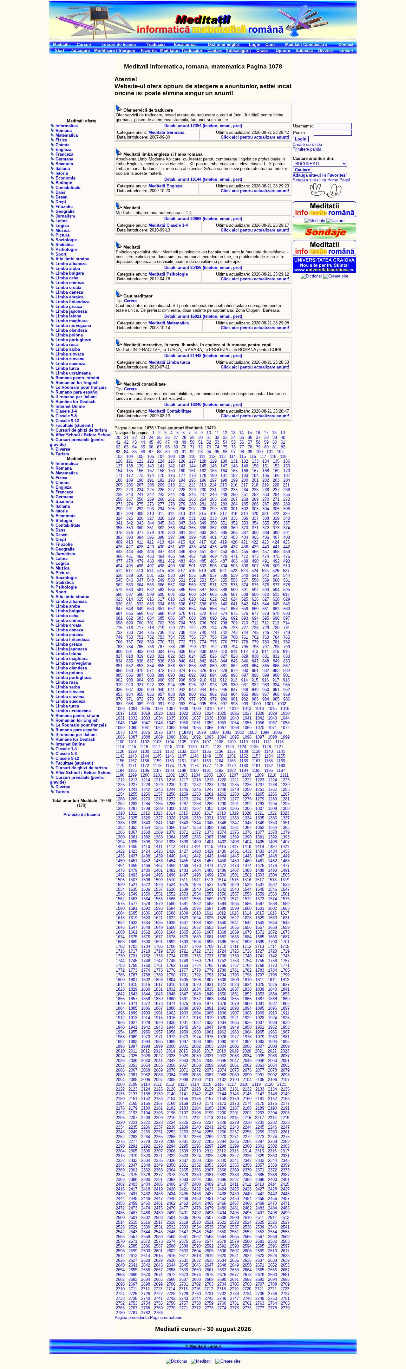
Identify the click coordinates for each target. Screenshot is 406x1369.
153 (286, 466)
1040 (234, 718)
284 (234, 504)
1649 (158, 927)
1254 (120, 794)
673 (213, 613)
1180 (243, 765)
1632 (120, 922)
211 (181, 485)
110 (192, 456)
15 (249, 432)
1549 (133, 894)
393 (129, 537)
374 (286, 527)
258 (140, 499)
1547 (285, 889)
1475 (259, 865)
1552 (171, 894)
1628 (247, 918)
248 (213, 494)
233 (234, 489)
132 (244, 461)
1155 (280, 756)
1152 (243, 756)
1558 (247, 894)
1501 (234, 875)
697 (286, 618)
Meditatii (61, 44)
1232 (196, 784)
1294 (272, 803)
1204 (195, 775)
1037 (196, 718)
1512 (196, 879)
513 (139, 570)
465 (171, 556)
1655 (234, 927)
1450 (120, 860)
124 (161, 461)
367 (213, 527)
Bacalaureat (185, 44)
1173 (157, 765)
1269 (133, 799)
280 (192, 504)
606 (223, 594)
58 (258, 442)
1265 (259, 794)
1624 (196, 918)
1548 (120, 894)
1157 (132, 761)
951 (276, 689)
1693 (183, 941)
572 (223, 585)
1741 (259, 956)
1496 (171, 875)
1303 (209, 808)
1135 (206, 751)
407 (276, 537)
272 (286, 499)
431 (171, 546)
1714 (272, 946)
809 (213, 651)
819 (140, 656)
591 (244, 589)
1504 (272, 875)
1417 (234, 846)
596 (119, 594)
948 (244, 689)
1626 (221, 918)
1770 (272, 965)
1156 (120, 761)
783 (119, 646)
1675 (133, 937)
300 (223, 508)
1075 (145, 732)
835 (129, 661)
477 (119, 561)
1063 (171, 727)
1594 (171, 908)
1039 (221, 718)
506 (244, 566)
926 (192, 684)
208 (150, 485)
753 (161, 637)
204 (286, 480)
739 (192, 632)
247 (202, 494)
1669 (234, 932)
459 (286, 551)
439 (255, 546)
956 (150, 694)
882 (265, 670)
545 (119, 580)
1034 (158, 718)
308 (129, 513)
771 (171, 642)
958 (171, 694)
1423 (133, 851)
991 (161, 703)
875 (192, 670)
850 (286, 661)
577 (276, 585)
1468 (171, 865)
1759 (133, 965)
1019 (145, 713)
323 (286, 513)
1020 (158, 713)
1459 (234, 860)
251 (244, 494)
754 (171, 637)
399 (192, 537)
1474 (247, 865)
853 (140, 665)
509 (276, 566)
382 (192, 532)
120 (119, 461)
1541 (209, 889)
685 (161, 618)
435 (213, 546)
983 (255, 699)
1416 (221, 846)
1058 (285, 722)
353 (244, 523)
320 (254, 513)
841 (192, 661)
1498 (196, 875)
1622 (171, 918)
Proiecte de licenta (81, 814)
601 (171, 594)
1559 (259, 894)
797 (265, 646)
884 (286, 670)
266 (223, 499)
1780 (221, 970)
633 (150, 604)
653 (182, 608)
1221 (234, 780)
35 (241, 437)
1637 (183, 922)
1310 (120, 813)
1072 (285, 727)
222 (119, 489)
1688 (120, 941)
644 (265, 604)
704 (182, 623)
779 (255, 642)
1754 (247, 960)
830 (255, 656)
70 (183, 447)
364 (182, 527)
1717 (133, 951)
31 (208, 437)
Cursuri (84, 44)
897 (244, 675)
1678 (171, 937)
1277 (234, 799)
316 (213, 513)
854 (150, 665)
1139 (256, 751)
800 (119, 651)
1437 (133, 856)
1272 (171, 799)
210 (171, 485)
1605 (133, 913)
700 (140, 623)
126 (182, 461)
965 (244, 694)
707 (213, 623)
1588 (272, 903)
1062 (158, 727)
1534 (120, 889)
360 (140, 527)
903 (129, 680)
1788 (145, 975)
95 (216, 451)
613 (119, 599)
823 (182, 656)
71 (192, 447)
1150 (219, 756)
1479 (133, 870)
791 (202, 646)
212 (192, 485)
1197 (280, 770)
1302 (196, 808)
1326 (145, 818)
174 (150, 475)
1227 (133, 784)
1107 (206, 742)
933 (265, 684)
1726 (247, 951)
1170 (120, 765)
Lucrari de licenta (119, 44)
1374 (221, 832)
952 (286, 689)
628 (276, 599)
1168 (268, 761)
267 (234, 499)
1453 (158, 860)
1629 (259, 918)
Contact (345, 44)
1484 (196, 870)
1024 (209, 713)
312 (171, 513)
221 (286, 485)
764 (276, 637)
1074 (133, 732)
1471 (209, 865)
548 (150, 580)
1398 (171, 841)
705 (192, 623)
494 (119, 566)
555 (223, 580)
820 (150, 656)
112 (212, 456)
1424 (145, 851)
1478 (120, 870)
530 (140, 575)
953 (119, 694)
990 (150, 703)
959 (182, 694)
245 (182, 494)
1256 (145, 794)
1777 (183, 970)
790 (192, 646)
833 (286, 656)
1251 (259, 789)
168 (265, 470)
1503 (259, 875)
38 (266, 437)
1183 (280, 765)
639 (213, 604)
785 (140, 646)
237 (276, 489)
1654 (221, 927)
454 (234, 551)
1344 (196, 822)
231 (213, 489)
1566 (171, 898)
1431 (234, 851)
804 (161, 651)
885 (119, 675)
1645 (285, 922)
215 (223, 485)
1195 (256, 770)
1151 (231, 756)
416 (192, 542)
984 (265, 699)
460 (119, 556)
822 (171, 656)
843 (213, 661)
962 (213, 694)
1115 (132, 746)
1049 (171, 722)
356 (276, 523)
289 (286, 504)
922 (150, 684)
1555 (209, 894)
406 (265, 537)
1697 (234, 941)
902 (119, 680)
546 (129, 580)
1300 (171, 808)
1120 (192, 746)
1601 (259, 908)
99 (249, 451)
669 (171, 613)
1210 (272, 775)
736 (161, 632)
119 (283, 456)
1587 (259, 903)
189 (129, 480)
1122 (217, 746)
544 (286, 575)
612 (286, 594)
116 (252, 456)
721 (182, 627)
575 (255, 585)
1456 (196, 860)
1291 (234, 803)
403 (234, 537)
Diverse (325, 50)
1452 (145, 860)
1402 (221, 841)
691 (223, 618)
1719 (158, 951)
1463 (285, 860)
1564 (145, 898)
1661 (133, 932)
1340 (145, 822)
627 (265, 599)
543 (276, 575)
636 (182, 604)
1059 (120, 727)
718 (150, 627)
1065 (196, 727)
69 (175, 447)
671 (192, 613)
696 (276, 618)
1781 (234, 970)
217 (244, 485)
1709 (209, 946)
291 (129, 508)
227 (171, 489)
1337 (285, 818)
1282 (120, 803)
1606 (145, 913)
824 (192, 656)
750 (129, 637)
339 (276, 518)
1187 (157, 770)
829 (244, 656)
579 (119, 589)
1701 (285, 941)
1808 (221, 979)
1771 (285, 965)
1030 (285, 713)
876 (202, 670)
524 (254, 570)
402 (223, 537)
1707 (183, 946)
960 (192, 694)
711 (255, 623)
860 (213, 665)
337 (255, 518)
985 (276, 699)
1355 (158, 827)
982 (244, 699)
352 (234, 523)
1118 (168, 746)
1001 (269, 703)
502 (202, 566)
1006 (158, 708)
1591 (133, 908)
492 (276, 561)
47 (167, 442)
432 (182, 546)
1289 (209, 803)
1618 (120, 918)
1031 (120, 718)
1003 (120, 708)
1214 (145, 780)
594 (276, 589)
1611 (208, 913)
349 (202, 523)
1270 (145, 799)
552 (192, 580)
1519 (285, 879)
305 (276, 508)
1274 (196, 799)
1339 (133, 822)
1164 (219, 761)
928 (213, 684)
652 (171, 608)
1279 (259, 799)
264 (202, 499)
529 (129, 575)
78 (249, 447)
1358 (196, 827)
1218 (196, 780)
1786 (120, 975)
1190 (194, 770)
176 (171, 475)
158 (161, 470)
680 (286, 613)
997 (223, 703)
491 (265, 561)
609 (255, 594)
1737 (209, 956)
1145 (157, 756)
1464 (120, 865)
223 (129, 489)
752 (150, 637)
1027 (247, 713)
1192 (219, 770)
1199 (132, 775)
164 (223, 470)
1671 (259, 932)
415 (181, 542)
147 (223, 466)
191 (150, 480)
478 (129, 561)
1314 (170, 813)
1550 (145, 894)
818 (129, 656)
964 (234, 694)
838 (161, 661)
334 (223, 518)
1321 (259, 813)
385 (223, 532)
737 (171, 632)
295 (171, 508)
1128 (120, 751)
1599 (234, 908)
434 (202, 546)
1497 (183, 875)
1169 (280, 761)
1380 (120, 837)
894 (213, 675)
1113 (279, 742)
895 (223, 675)
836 (140, 661)
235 (255, 489)
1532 (272, 884)
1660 (120, 932)
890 (171, 675)
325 (129, 518)
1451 (133, 860)
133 (255, 461)
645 (276, 604)
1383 (158, 837)
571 (213, 585)
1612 (221, 913)
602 (182, 594)
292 (140, 508)
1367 (133, 832)
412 (150, 542)
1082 (239, 732)
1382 (145, 837)
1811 (259, 979)
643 (255, 604)
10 (208, 432)
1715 (285, 946)
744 (244, 632)
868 (119, 670)
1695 (209, 941)
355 (265, 523)
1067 (221, 727)
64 (134, 447)
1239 (285, 784)
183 (244, 475)
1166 (243, 761)
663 (286, 608)
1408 (120, 846)
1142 (120, 756)
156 (140, 470)
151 (265, 466)
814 (265, 651)
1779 (209, 970)
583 (161, 589)
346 (171, 523)
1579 (158, 903)
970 (119, 699)
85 (134, 451)
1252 (272, 789)
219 (265, 485)
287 (265, 504)
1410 (145, 846)
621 (202, 599)
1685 (259, 937)
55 (233, 442)
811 (234, 651)
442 (286, 546)
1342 (171, 822)
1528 (221, 884)
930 (234, 684)
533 (171, 575)
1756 (272, 960)
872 (161, 670)
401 (213, 537)
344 (150, 523)
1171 (132, 765)
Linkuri (346, 50)
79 (258, 447)
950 (265, 689)
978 (202, 699)
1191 (206, 770)
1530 (247, 884)
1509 (158, 879)
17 (266, 432)
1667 (209, 932)
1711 (234, 946)
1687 (285, 937)
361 (150, 527)
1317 (208, 813)
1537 (158, 889)
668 (161, 613)
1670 (247, 932)
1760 (145, 965)
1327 (158, 818)
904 (140, 680)
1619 (133, 918)
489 (244, 561)
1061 (145, 727)
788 (171, 646)
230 (202, 489)
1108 (219, 742)
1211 (284, 775)
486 (213, 561)
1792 (196, 975)
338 (265, 518)
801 (129, 651)
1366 (120, 832)
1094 (221, 737)
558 (255, 580)
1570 (221, 898)
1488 (247, 870)
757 (202, 637)
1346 (221, 822)
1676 (145, 937)
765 (286, 637)
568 (182, 585)
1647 (133, 927)
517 (181, 570)
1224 (272, 780)
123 (150, 461)
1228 (145, 784)
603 (192, 594)
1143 (132, 756)
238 (286, 489)
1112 (267, 742)
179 (202, 475)
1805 (183, 979)
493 (286, 561)
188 (119, 480)
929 (223, 684)
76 (233, 447)
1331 (209, 818)
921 (140, 684)
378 (150, 532)
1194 (243, 770)
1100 (120, 742)
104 (129, 456)
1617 (285, 913)
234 (244, 489)
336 (244, 518)
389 (265, 532)
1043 (272, 718)
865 (265, 665)
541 (255, 575)
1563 (133, 898)
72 (200, 447)
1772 (120, 970)
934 (276, 684)
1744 (120, 960)
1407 (285, 841)
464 (161, 556)
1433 (259, 851)
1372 (196, 832)
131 (234, 461)
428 (140, 546)
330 (182, 518)
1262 (221, 794)
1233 (209, 784)
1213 (133, 780)
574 (244, 585)
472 (244, 556)
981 (234, 699)
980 (223, 699)
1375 (234, 832)
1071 (272, 727)
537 (213, 575)
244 (171, 494)
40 (282, 437)
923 (161, 684)
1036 (183, 718)
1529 (234, 884)
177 (182, 475)
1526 (196, 884)
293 (150, 508)
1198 (120, 775)
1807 (209, 979)
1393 (285, 837)
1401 (209, 841)
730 (276, 627)
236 (265, 489)
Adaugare (80, 50)
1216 (171, 780)
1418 (246, 846)
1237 (259, 784)
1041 (247, 718)
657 (223, 608)
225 (150, 489)
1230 (171, 784)
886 (129, 675)
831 (265, 656)
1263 (234, 794)
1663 (158, 932)
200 (244, 480)
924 (171, 684)
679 (276, 613)
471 (234, 556)
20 (118, 437)
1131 (157, 751)
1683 (234, 937)
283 (223, 504)
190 (140, 480)
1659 (285, 927)
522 (234, 570)
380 (171, 532)
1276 (221, 799)
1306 (247, 808)
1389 (234, 837)
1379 (285, 832)
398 (182, 537)
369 (234, 527)
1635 (158, 922)
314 (192, 513)
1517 (259, 879)
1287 (183, 803)
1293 (259, 803)
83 (118, 451)
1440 (171, 856)
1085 (277, 732)
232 (223, 489)
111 (202, 456)
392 (119, 537)
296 (182, 508)
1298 (145, 808)
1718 (145, 951)
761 (244, 637)
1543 (234, 889)
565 (150, 585)
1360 (221, 827)
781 (276, 642)
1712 (246, 946)
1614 (246, 913)
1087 (133, 737)
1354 (145, 827)
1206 (221, 775)
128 (202, 461)
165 (234, 470)
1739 (234, 956)
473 (255, 556)
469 (213, 556)
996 (213, 703)
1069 (247, 727)
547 (140, 580)
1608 (171, 913)
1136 (219, 751)
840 (182, 661)
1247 (209, 789)
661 (265, 608)
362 (161, 527)
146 (213, 466)
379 (161, 532)
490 (255, 561)
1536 (145, 889)
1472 (221, 865)
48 (175, 442)
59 (266, 442)
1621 (158, 918)
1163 (206, 761)
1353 (133, 827)
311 (160, 513)
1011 (221, 708)
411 (139, 542)
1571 (234, 898)
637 (192, 604)
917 (275, 680)
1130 (144, 751)
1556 (221, 894)
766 (119, 642)
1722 (196, 951)
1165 (231, 761)
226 (161, 489)
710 (244, 623)
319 (244, 513)
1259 (183, 794)
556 (234, 580)
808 (202, 651)
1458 (221, 860)
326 (140, 518)
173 (140, 475)
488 (234, 561)
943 (192, 689)
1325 (133, 818)
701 (150, 623)
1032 (133, 718)
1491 (285, 870)
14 (241, 432)
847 (255, 661)
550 (171, 580)
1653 (209, 927)
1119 (180, 746)
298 (202, 508)
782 (286, 642)
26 (167, 437)
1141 (280, 751)
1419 (259, 846)
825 (202, 656)
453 (223, 551)
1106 (194, 742)
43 (134, 442)
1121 (204, 746)
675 (234, 613)
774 (202, 642)
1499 (209, 875)
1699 (259, 941)
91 (183, 451)
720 (171, 627)
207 (140, 485)
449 (182, 551)
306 (286, 508)
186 (276, 475)
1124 (241, 746)
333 (213, 518)
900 (276, 675)
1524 (171, 884)
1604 (120, 913)
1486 (221, 870)
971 (129, 699)
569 (192, 585)
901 (286, 675)
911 (213, 680)
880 (244, 670)
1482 (171, 870)
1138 (243, 751)
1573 (259, 898)
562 (119, 585)
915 (254, 680)
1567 (183, 898)
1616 (272, 913)
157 (150, 470)
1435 (285, 851)
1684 (247, 937)
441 (276, 546)
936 (119, 689)
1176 (194, 765)
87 (150, 451)
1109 (231, 742)
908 (182, 680)
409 (119, 542)
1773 (133, 970)
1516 (246, 879)
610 (265, 594)
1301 (183, 808)
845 (234, 661)
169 (276, 470)
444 (129, 551)
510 (286, 566)
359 (129, 527)
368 (223, 527)
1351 (285, 822)
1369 (158, 832)
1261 (209, 794)
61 (282, 442)
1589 (285, 903)
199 (234, 480)
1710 (221, 946)
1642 (247, 922)
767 (129, 642)
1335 (259, 818)
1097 (259, 737)
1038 (209, 718)
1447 (259, 856)
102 (280, 451)
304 (265, 508)
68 (167, 447)
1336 (272, 818)
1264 (247, 794)
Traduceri (156, 44)
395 (150, 537)
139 (140, 466)
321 (265, 513)
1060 (133, 727)
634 (161, 604)
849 (276, 661)
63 (126, 447)
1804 (171, 979)
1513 (208, 879)
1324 (120, 818)
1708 (196, 946)
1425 (158, 851)
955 (140, 694)
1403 (234, 841)
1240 (120, 789)
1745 (133, 960)
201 (255, 480)
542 (265, 575)
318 (234, 513)
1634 (145, 922)
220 (275, 485)
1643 (259, 922)
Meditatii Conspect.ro (306, 44)
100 (259, 451)
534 (182, 575)
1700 (272, 941)
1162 (194, 761)
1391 (259, 837)
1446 (247, 856)
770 (161, 642)
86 (142, 451)
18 (274, 432)
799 (286, 646)
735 (150, 632)
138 (129, 466)
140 (150, 466)
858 (192, 665)
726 (234, 627)
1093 (209, 737)
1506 (120, 879)
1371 (183, 832)
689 (202, 618)
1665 (183, 932)
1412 (170, 846)
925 (182, 684)
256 (119, 499)
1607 (158, 913)
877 (213, 670)
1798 (272, 975)
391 (286, 532)
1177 (206, 765)
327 (150, 518)
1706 (171, 946)
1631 (285, 918)
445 (140, 551)
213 (202, 485)
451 (202, 551)
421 (244, 542)
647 (119, 608)
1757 (285, 960)
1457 (209, 860)
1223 (259, 780)
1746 (145, 960)
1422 (120, 851)
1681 (209, 937)
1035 (171, 718)
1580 (171, 903)
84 (126, 451)
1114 (120, 746)
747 (276, 632)
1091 (183, 737)
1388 (221, 837)
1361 (234, 827)
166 (244, 470)
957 (161, 694)
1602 (272, 908)
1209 (259, 775)
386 (234, 532)
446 (150, 551)
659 (244, 608)
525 (265, 570)
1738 (221, 956)
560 (276, 580)
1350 (272, 822)
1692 (171, 941)
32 (216, 437)
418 (213, 542)
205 (119, 485)
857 (182, 665)
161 (192, 470)
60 (274, 442)
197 (213, 480)
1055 (247, 722)
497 (150, 566)
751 (140, 637)
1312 (145, 813)
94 (208, 451)
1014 (259, 708)
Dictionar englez (224, 44)
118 (273, 456)
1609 (183, 913)
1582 (196, 903)
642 (244, 604)
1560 (272, 894)
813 (254, 651)
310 (150, 513)
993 (182, 703)
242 (150, 494)
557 (244, 580)
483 (182, 561)
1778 (196, 970)
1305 (234, 808)
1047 (145, 722)
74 (216, 447)
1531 (259, 884)
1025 (221, 713)
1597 (209, 908)
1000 (256, 703)
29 (192, 437)
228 (182, 489)
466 (182, 556)
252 (255, 494)
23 (142, 437)
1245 (183, 789)
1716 (120, 951)
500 (182, 566)
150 (255, 466)
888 (150, 675)
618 (171, 599)
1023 (196, 713)
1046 (133, 722)
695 (265, 618)
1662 (145, 932)
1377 (259, 832)
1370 (171, 832)
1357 (183, 827)
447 (161, 551)
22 (134, 437)
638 (202, 604)
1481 (158, 870)
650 (150, 608)
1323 (285, 813)
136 (286, 461)
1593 (158, 908)
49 (183, 442)
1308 (272, 808)
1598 (221, 908)
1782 (247, 970)
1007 (171, 708)
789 (182, 646)
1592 (145, 908)
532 (161, 575)
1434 (272, 851)
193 (171, 480)
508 (265, 566)
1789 (158, 975)
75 (225, 447)
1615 (259, 913)
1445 (234, 856)
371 (255, 527)
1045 (120, 722)
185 (265, 475)
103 (119, 456)
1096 (247, 737)
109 (182, 456)
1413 (183, 846)
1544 (247, 889)
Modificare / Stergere (114, 50)
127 (192, 461)
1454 (171, 860)
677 (255, 613)
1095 (234, 737)
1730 (120, 956)
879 (234, 670)
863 (244, 665)
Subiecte (304, 50)
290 (119, 508)
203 (276, 480)
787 (161, 646)
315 (202, 513)
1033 (145, 718)
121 (129, 461)
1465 (133, 865)
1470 (196, 865)
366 (202, 527)
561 (286, 580)
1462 (272, 860)
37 (258, 437)
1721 (183, 951)
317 (223, 513)
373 (276, 527)
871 (150, 670)
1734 (171, 956)
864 (255, 665)
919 (119, 684)
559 (265, 580)
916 (265, 680)
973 (150, 699)
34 (233, 437)
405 (255, 537)
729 (265, 627)
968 (276, 694)
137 (119, 466)
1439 (158, 856)
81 (274, 447)
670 (182, 613)
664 (119, 613)
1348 (247, 822)
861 (223, 665)
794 (234, 646)
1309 (285, 808)
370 (244, 527)
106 (150, 456)
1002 (281, 703)
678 (265, 613)
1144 (144, 756)
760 (234, 637)
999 (244, 703)
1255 (133, 794)
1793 (209, 975)
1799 (285, 975)
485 (202, 561)
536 (202, 575)
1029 (272, 713)
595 (286, 589)
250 (234, 494)
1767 (234, 965)
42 (126, 442)
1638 (196, 922)
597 (129, 594)
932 (255, 684)
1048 (158, 722)
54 (225, 442)
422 (254, 542)
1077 (171, 732)
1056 (259, 722)
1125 (254, 746)
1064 (183, 727)
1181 (256, 765)
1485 (209, 870)
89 (167, 451)
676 (244, 613)
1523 (158, 884)
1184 (120, 770)
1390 (247, 837)
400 (202, 537)
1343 (183, 822)
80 (266, 447)
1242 (145, 789)
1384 (171, 837)
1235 (234, 784)
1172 (144, 765)
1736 (196, 956)
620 (192, 599)
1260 (196, 794)
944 (202, 689)
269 (255, 499)
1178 (219, 765)
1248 (221, 789)
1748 (171, 960)
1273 (183, 799)
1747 (158, 960)
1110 (243, 742)
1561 (285, 894)
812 (244, 651)
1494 (145, 875)
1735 (183, 956)
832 (276, 656)
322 (275, 513)
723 (202, 627)
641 (234, 604)
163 (213, 470)
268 (244, 499)
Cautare (214, 50)
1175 (181, 765)
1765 (209, 965)
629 (286, 599)
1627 (234, 918)
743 (234, 632)
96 (225, 451)
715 (119, 627)
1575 (285, 898)
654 (192, 608)
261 (171, 499)
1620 (145, 918)
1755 (259, 960)
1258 (171, 794)
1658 (272, 927)
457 (265, 551)
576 (265, 585)
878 (223, 670)
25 (159, 437)
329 (171, 518)
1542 (221, 889)
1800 (120, 979)
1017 (120, 713)
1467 (158, 865)
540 (244, 575)
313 (181, 513)
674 (223, 613)
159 (171, 470)
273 (119, 504)
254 (276, 494)
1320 (246, 813)
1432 (247, 851)
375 (119, 532)
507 (255, 566)
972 (140, 699)
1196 (268, 770)
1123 (229, 746)
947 (234, 689)
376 (129, 532)
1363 (259, 827)
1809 (234, 979)
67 (159, 447)
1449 (285, 856)
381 (182, 532)
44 (142, 442)
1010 (209, 708)
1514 (221, 879)
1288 (196, 803)
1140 (268, 751)
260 (161, 499)
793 (223, 646)
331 (192, 518)
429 (150, 546)
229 (192, 489)
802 (140, 651)
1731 (133, 956)
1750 (196, 960)
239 (119, 494)
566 (161, 585)
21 (126, 437)
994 (192, 703)
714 (286, 623)
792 (213, 646)
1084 (265, 732)
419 (223, 542)
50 (192, 442)
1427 (183, 851)
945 (213, 689)
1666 (196, 932)
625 (244, 599)
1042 (259, 718)
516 (171, 570)
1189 (181, 770)
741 (213, 632)
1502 (247, 875)
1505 (285, 875)
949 (255, 689)
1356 (171, 827)
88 (159, 451)
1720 (171, 951)
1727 (259, 951)
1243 (158, 789)
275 (140, 504)
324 (119, 518)
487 (223, 561)
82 (282, 447)
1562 (120, 898)
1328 (171, 818)
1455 (183, 860)
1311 (132, 813)
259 (150, 499)
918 (286, 680)
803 (150, 651)
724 (213, 627)
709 (234, 623)
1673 (285, 932)
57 (249, 442)
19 (282, 432)
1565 (158, 898)
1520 (120, 884)
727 (244, 627)
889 (161, 675)
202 (265, 480)
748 (286, 632)
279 (182, 504)
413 (160, 542)
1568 (196, 898)
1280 (272, 799)
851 (119, 665)
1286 (171, 803)
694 (255, 618)
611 (276, 594)
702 (161, 623)
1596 (196, 908)
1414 (196, 846)
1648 (145, 927)
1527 (209, 884)
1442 (196, 856)
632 (140, 604)
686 (171, 618)
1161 (181, 761)
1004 (133, 708)
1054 (234, 722)
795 (244, 646)
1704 (145, 946)
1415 (208, 846)
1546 (272, 889)
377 (140, 532)
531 (150, 575)
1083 (252, 732)
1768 (247, 965)
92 (192, 451)
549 (161, 580)
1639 (209, 922)
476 (286, 556)
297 (192, 508)
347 (182, 523)
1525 (183, 884)
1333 (234, 818)
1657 (259, 927)
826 (213, 656)
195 (192, 480)
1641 (234, 922)
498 (161, 566)
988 (129, 703)
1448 (272, 856)
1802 (145, 979)
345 (161, 523)
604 (202, 594)
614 (129, 599)
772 (182, 642)
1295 (285, 803)
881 (255, 670)
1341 (158, 822)
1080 (214, 732)
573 (234, 585)
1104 (169, 742)
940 (161, 689)
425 (286, 542)
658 (234, 608)
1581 (183, 903)
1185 (132, 770)
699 (129, 623)
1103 (157, 742)
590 (234, 589)
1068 (234, 727)
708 (223, 623)
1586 (247, 903)
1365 (285, 827)
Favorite (149, 50)
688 (192, 618)
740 (202, 632)
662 (276, 608)
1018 (133, 713)
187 (286, 475)
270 (265, 499)
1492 (120, 875)
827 (223, 656)
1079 (201, 732)
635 (171, 604)
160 (182, 470)
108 (171, 456)
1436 (120, 856)
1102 (144, 742)
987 (119, 703)
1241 (133, 789)
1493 (133, 875)
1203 (183, 775)
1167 (256, 761)
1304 (221, 808)
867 (286, 665)
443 (119, 551)
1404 (247, 841)
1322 (272, 813)
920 (129, 684)
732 (119, 632)
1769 (259, 965)
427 (129, 546)
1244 (171, 789)
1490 (272, 870)
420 (234, 542)
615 (140, 599)
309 (140, 513)
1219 (209, 780)
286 (255, 504)
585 (182, 589)
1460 (247, 860)
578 (286, 585)
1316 (196, 813)
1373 (209, 832)
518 (192, 570)
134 (265, 461)
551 (182, 580)
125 (171, 461)
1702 (120, 946)
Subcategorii (238, 50)
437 (234, 546)
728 (255, 627)
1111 (255, 742)
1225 (285, 780)
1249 (234, 789)
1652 (196, 927)
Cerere (130, 300)
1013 (246, 708)
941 (171, 689)
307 (119, 513)
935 (286, 684)
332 (202, 518)
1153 (256, 756)
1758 (120, 965)
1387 (209, 837)
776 (223, 642)
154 (119, 470)
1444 (221, 856)
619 (182, 599)
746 (265, 632)
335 (234, 518)
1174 (169, 765)
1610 (196, 913)
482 (171, 561)
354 (255, 523)
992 (171, 703)
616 (150, 599)
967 (265, 694)
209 (161, 485)
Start (59, 50)
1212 (120, 780)
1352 (120, 827)
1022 (183, 713)
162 (202, 470)
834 (119, 661)
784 (129, 646)
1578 (145, 903)
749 (119, 637)
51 (200, 442)
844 (223, 661)
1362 (247, 827)
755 (182, 637)
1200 (145, 775)
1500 (221, 875)
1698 (247, 941)
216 (234, 485)
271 (276, 499)
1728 (272, 951)
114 (232, 456)
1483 (183, 870)
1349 (259, 822)
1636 (171, 922)
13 (233, 432)
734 (140, 632)
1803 (158, 979)
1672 (272, 932)
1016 (285, 708)
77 (241, 447)
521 (223, 570)
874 (182, 670)
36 (249, 437)
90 (175, 451)
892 (192, 675)
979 (213, 699)
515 (160, 570)
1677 (158, 937)
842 (202, 661)
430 (161, 546)
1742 (272, 956)
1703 (133, 946)
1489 (259, 870)
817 (119, 656)
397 (171, 537)
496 (140, 566)
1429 (209, 851)
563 (129, 585)
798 (276, 646)
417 (202, 542)
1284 (145, 803)
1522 (145, 884)
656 (213, 608)
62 (118, 447)
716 (129, 627)
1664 (171, 932)
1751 (209, 960)
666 (140, 613)
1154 (268, 756)
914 (244, 680)
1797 (259, 975)
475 (276, 556)
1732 (145, 956)
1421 (285, 846)
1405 (259, 841)
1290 (221, 803)
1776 (171, 970)
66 (150, 447)
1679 (183, 937)
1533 (285, 884)
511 (119, 570)
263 (192, 499)
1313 (158, 813)
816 (286, 651)
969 (286, 694)
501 (192, 566)
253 (265, 494)
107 (161, 456)
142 (171, 466)
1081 (226, 732)
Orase (262, 50)
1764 (196, 965)
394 (140, 537)
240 (129, 494)
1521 (133, 884)
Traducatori (192, 50)
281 (202, 504)
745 (255, 632)
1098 (272, 737)
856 (171, 665)
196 (202, 480)
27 (175, 437)
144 (192, 466)
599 (150, 594)
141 (161, 466)
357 (286, 523)
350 (213, 523)
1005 (145, 708)
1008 (183, 708)
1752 (221, 960)
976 (182, 699)
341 (119, 523)
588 (213, 589)
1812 (272, 979)
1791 (183, 975)
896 (234, 675)
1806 (196, 979)
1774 (145, 970)
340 (286, 518)
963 (223, 694)
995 (202, 703)
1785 (285, 970)
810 (223, 651)
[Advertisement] (81, 86)
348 (192, 523)
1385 (183, 837)
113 (222, 456)
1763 (183, 965)
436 (223, 546)
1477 (285, 865)
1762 (171, 965)
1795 (234, 975)
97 (233, 451)
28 (183, 437)
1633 (133, 922)
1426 (171, 851)
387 (244, 532)
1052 (209, 722)
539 (234, 575)
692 (234, 618)
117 (263, 456)
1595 (183, 908)
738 (182, 632)
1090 (171, 737)
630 (119, 604)
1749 (183, 960)
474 (265, 556)
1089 (158, 737)
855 (161, 665)
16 (257, 432)
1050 (183, 722)
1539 (183, 889)
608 (244, 594)
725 (223, 627)
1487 (234, 870)
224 (140, 489)
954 (129, 694)
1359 (209, 827)
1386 (196, 837)
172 (129, 475)
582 (150, 589)
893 (202, 675)
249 (223, 494)
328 (161, 518)
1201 (157, 775)
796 (255, 646)
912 (223, 680)
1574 (272, 898)
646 (286, 604)
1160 (169, 761)
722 (192, 627)
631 (129, 604)
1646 (120, 927)
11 (216, 432)
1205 (208, 775)
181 (223, 475)
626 (255, 599)
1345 (209, 822)
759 (223, 637)
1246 (196, 789)
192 (161, 480)
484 (192, 561)
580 (129, 589)
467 (192, 556)
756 (192, 637)
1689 (133, 941)
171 (119, 475)
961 (202, 694)
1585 (234, 903)
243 (161, 494)
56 (241, 442)
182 (234, 475)
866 (276, 665)
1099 (285, 737)
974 (161, 699)
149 (244, 466)
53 (216, 442)
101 (269, 451)
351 (223, 523)
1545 (259, 889)
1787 (133, 975)
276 (150, 504)
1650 (171, 927)
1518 (272, 879)
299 (213, 508)
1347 (234, 822)
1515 (234, 879)
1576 (120, 903)
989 (140, 703)
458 (276, 551)
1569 (209, 898)
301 (234, 508)
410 (129, 542)
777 (234, 642)
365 (192, 527)
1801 (133, 979)
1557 (234, 894)
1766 (221, 965)
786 (150, 646)
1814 (120, 984)
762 (255, 637)
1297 (133, 808)
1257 (158, 794)
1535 (133, 889)
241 (140, 494)
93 (200, 451)
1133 (181, 751)
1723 (209, 951)
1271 (158, 799)
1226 (120, 784)
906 (161, 680)
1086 (120, 737)
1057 (272, 722)
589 (223, 589)
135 (276, 461)
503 (213, 566)
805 (171, 651)
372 (265, 527)
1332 (221, 818)
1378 (272, 832)
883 (276, 670)
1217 (183, 780)
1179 (231, 765)
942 (182, 689)
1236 (247, 784)
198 (223, 480)
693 (244, 618)
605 (213, 594)
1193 (231, 770)
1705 (158, 946)
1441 (183, 856)
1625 (209, 918)
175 (161, 475)
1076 (158, 732)
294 (161, 508)
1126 (266, 746)
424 (275, 542)
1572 (247, 898)
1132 (169, 751)
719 (161, 627)
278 (171, 504)
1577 (133, 903)
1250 (247, 789)
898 (255, 675)
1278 (247, 799)
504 (223, 566)
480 (150, 561)
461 (129, 556)
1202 (170, 775)
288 (276, 504)
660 (255, 608)
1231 (183, 784)
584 (171, 589)
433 (192, 546)
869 (129, 670)
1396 (145, 841)
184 (255, 475)
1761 (158, 965)
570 (202, 585)
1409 (133, 846)
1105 (181, 742)
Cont (270, 44)
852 (129, 665)
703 (171, 623)
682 (129, 618)
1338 (120, 822)
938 (140, 689)
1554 (196, 894)
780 (265, 642)
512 (129, 570)
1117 (156, 746)
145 (202, 466)
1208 (246, 775)
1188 (169, 770)
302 (244, 508)
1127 (279, 746)
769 (150, 642)
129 (213, 461)
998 (234, 703)
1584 (221, 903)
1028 (259, 713)
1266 (272, 794)
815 (275, 651)
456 (255, 551)
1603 (285, 908)
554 (213, 580)
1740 (247, 956)
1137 (231, 751)
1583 (209, 903)
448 (171, 551)
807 (192, 651)
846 (244, 661)
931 (244, 684)
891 (182, 675)
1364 (272, 827)
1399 (183, 841)
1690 (145, 941)
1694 (196, 941)
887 (140, 675)
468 (202, 556)
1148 (194, 756)
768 (140, 642)
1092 (196, 737)
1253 (285, 789)
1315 (183, 813)
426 (119, 546)
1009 (196, 708)
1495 (158, 875)
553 (202, 580)
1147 (181, 756)
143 (182, 466)
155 (129, 470)
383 (202, 532)
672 (202, 613)
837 (150, 661)
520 (213, 570)
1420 (272, 846)
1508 (145, 879)
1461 (259, 860)
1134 (194, 751)
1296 (120, 808)
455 (244, 551)
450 (192, 551)
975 (171, 699)
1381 (133, 837)
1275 (209, 799)
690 (213, 618)
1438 (145, 856)
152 (276, 466)
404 (244, 537)
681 (119, 618)
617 (161, 599)
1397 (158, 841)
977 (192, 699)
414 (171, 542)
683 (140, 618)
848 (265, 661)
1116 (144, 746)
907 (171, 680)
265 (213, 499)
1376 (247, 832)
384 (213, 532)
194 (182, 480)
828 (234, 656)
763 (265, 637)
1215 (158, 780)
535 (192, 575)
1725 (234, 951)
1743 (285, 956)
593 (265, 589)
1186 (144, 770)
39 (274, 437)
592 (255, 589)
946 (223, 689)
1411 (158, 846)
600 (161, 594)
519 (202, 570)
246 (192, 494)
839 (171, 661)
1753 (234, 960)
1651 (183, 927)
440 (265, 546)
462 (140, 556)
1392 (272, 837)
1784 (272, 970)
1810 (247, 979)
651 (161, 608)
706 (202, 623)
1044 (285, 718)
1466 (145, 865)
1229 (158, 784)
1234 (221, 784)
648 (129, 608)
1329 (183, 818)
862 (234, 665)
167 (255, 470)
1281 (285, 799)
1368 (145, 832)
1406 (272, 841)
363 (171, 527)
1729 (285, 951)
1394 (120, 841)
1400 (196, 841)
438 (244, 546)
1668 (221, 932)
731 (286, 627)
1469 (183, 865)
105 (140, 456)
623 (223, 599)
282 (213, 504)
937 (129, 689)
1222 (247, 780)
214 (213, 485)
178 (192, 475)
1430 (221, 851)
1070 (259, 727)
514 (150, 570)
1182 (268, 765)
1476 (272, 865)
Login (254, 44)
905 (150, 680)
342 (129, 523)
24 (150, 437)
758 (213, 637)
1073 (120, 732)
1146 (169, 756)
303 (255, 508)
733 (129, 632)
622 (213, 599)
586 (192, 589)
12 (224, 432)
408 (286, 537)
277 (161, 504)
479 (140, 561)
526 (275, 570)
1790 (171, 975)
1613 (234, 913)
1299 (158, 808)
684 (150, 618)
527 (286, 570)
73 (208, 447)
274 (129, 504)
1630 (272, 918)
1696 (221, 941)
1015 (272, 708)
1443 (209, 856)
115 (242, 456)
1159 (157, 761)
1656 (247, 927)
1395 (133, 841)
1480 (145, 870)
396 (161, 537)
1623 (183, 918)
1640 (221, 922)
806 (182, 651)
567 (171, 585)
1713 (259, 946)
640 (223, 604)
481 (161, 561)
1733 (158, 956)
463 (150, 556)
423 (265, 542)
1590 (120, 908)
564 (140, 585)
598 (140, 594)
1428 (196, 851)
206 (129, 485)
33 (225, 437)
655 (202, 608)
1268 (120, 799)
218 (254, 485)
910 (202, 680)
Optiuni (283, 50)
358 (119, 527)
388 (255, 532)
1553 (183, 894)
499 (171, 566)
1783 (259, 970)
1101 (132, 742)
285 (244, 504)
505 (234, 566)
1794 (221, 975)
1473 (234, 865)
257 (129, 499)
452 (213, 551)
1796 (247, 975)
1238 (272, 784)
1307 (259, 808)
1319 (234, 813)
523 (244, 570)
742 (223, 632)
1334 (247, 818)
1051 (196, 722)
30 (200, 437)
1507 (133, 879)
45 (150, 442)
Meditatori (170, 50)
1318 (221, 813)
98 (241, 451)
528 (119, 575)
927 (202, 684)
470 (223, 556)
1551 (158, 894)
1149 (206, 756)
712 (265, 623)
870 (140, 670)
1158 (144, 761)
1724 (221, 951)
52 (208, 442)
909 (192, 680)
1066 (209, 727)
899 (265, 675)
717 (140, 627)
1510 (171, 879)
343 (140, 523)
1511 (183, 879)
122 (140, 461)
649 (140, 608)
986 (286, 699)
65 (142, 447)
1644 (272, 922)
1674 (120, 937)
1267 (285, 794)
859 (202, 665)
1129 (132, 751)
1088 (145, 737)
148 (234, 466)
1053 (221, 722)
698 (119, 623)
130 (223, 461)
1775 (158, 970)
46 (159, 442)
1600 (247, 908)
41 (118, 442)
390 (276, 532)
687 (182, 618)
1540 (196, 889)
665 (129, 613)
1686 (272, 937)
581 (140, 589)
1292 (247, 803)
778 (244, 642)
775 (213, 642)
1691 (158, 941)
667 (150, 613)
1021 (171, 713)
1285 (158, 803)
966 (255, 694)
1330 (196, 818)
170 (286, 470)
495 (129, 566)
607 (234, 594)
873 (171, 670)
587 (202, 589)
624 (234, 599)
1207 (233, 775)
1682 (221, 937)
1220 (221, 780)
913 (234, 680)
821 (161, 656)
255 (286, 494)
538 (223, 575)
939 (150, 689)
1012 (234, 708)
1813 (285, 979)
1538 (171, 889)
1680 (196, 937)
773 (192, 642)
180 (213, 475)
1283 (133, 803)
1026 (234, 713)
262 (182, 499)
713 (275, 623)
